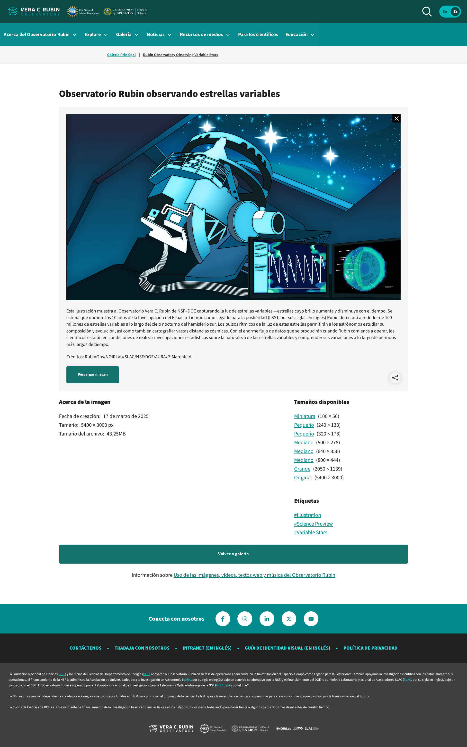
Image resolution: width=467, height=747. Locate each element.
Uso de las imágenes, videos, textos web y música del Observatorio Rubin (254, 575)
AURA (187, 679)
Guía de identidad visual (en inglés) (287, 648)
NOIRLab (222, 685)
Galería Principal (121, 55)
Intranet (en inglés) (207, 648)
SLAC (407, 679)
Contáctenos (85, 648)
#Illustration (307, 515)
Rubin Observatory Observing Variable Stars (180, 55)
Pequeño (304, 425)
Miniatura (304, 416)
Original (303, 478)
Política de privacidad (370, 648)
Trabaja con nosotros (142, 648)
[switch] (450, 12)
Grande (302, 469)
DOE (146, 674)
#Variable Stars (310, 532)
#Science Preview (313, 524)
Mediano (304, 442)
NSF (62, 674)
